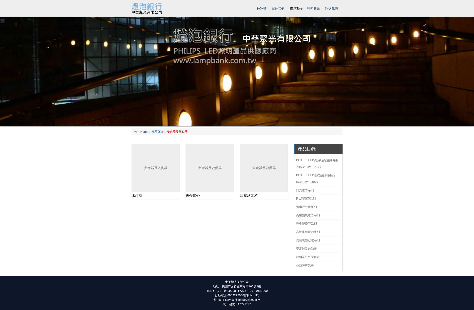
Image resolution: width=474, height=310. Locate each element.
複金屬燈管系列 (306, 223)
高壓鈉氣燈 (249, 196)
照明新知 (313, 8)
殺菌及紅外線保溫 (308, 257)
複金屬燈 (193, 196)
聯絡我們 (331, 8)
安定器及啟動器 (306, 248)
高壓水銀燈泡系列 (308, 232)
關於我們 (278, 8)
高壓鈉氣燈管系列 (308, 215)
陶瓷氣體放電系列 (308, 240)
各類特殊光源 (305, 265)
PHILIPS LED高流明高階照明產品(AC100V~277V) (317, 163)
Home (261, 8)
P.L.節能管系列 (306, 198)
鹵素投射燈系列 (306, 207)
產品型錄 (296, 8)
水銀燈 (137, 196)
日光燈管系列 (305, 190)
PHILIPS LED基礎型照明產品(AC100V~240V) (315, 178)
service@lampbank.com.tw (243, 299)
